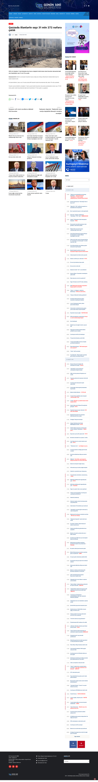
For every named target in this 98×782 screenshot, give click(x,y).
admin (16, 34)
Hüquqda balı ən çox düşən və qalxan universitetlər (78, 580)
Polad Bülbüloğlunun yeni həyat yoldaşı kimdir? (70, 139)
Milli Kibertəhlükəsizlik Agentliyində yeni (78, 480)
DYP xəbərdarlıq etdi (75, 672)
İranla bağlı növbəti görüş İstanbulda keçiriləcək (78, 388)
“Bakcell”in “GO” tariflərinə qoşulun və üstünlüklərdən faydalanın (78, 207)
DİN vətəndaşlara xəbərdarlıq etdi (77, 721)
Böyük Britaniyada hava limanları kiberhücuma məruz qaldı (77, 415)
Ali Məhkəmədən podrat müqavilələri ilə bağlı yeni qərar (79, 717)
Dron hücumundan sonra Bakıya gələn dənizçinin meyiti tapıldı (78, 246)
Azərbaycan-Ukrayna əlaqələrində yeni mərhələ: (83, 141)
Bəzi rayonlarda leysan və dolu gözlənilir (79, 211)
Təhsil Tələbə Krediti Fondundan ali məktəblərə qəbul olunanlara (79, 631)
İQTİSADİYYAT (25, 13)
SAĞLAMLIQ (11, 17)
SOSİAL (57, 13)
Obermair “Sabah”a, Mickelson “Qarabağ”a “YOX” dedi (79, 215)
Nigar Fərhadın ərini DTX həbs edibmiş (78, 281)
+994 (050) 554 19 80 (42, 758)
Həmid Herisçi (77, 693)
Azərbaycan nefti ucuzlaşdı (76, 724)
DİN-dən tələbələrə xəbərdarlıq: (79, 317)
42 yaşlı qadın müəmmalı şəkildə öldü (78, 556)
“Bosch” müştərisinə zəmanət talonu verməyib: (78, 667)
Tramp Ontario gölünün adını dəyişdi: (78, 396)
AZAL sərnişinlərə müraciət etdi (77, 662)
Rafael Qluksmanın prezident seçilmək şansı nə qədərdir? (78, 553)
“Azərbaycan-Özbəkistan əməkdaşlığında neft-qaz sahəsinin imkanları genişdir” (78, 596)
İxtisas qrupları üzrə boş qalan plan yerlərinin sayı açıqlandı (78, 614)
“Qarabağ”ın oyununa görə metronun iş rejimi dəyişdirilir (78, 510)
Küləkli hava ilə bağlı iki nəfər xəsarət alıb (78, 325)
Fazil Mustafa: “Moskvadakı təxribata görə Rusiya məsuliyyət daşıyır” (78, 355)
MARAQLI (21, 17)
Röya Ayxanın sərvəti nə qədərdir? (78, 278)
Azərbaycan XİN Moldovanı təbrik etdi (78, 690)
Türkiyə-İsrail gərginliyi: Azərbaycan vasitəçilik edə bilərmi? (78, 493)
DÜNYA (35, 13)
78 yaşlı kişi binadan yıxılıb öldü (77, 338)
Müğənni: (78, 460)
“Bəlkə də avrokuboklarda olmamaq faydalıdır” (79, 196)
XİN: (78, 286)
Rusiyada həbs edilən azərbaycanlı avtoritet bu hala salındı (70, 99)
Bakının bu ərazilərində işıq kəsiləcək (78, 728)
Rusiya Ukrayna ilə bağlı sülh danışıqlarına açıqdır (76, 364)
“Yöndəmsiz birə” (79, 445)
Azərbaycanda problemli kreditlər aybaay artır (77, 712)
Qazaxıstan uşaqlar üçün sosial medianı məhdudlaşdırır (79, 681)
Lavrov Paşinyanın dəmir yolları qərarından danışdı (77, 304)
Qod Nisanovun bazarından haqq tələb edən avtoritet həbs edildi (83, 76)
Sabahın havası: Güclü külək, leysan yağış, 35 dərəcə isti (78, 610)
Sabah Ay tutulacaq (74, 497)
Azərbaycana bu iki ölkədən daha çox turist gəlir (78, 654)
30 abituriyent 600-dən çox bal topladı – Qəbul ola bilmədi (79, 538)
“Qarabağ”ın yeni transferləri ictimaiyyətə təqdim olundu (76, 369)
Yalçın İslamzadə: (78, 707)
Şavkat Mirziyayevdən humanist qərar (78, 605)
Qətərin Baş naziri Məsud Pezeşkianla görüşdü (78, 406)
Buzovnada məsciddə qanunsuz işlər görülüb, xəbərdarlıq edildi (78, 225)
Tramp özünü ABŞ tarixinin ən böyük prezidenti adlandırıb (78, 342)
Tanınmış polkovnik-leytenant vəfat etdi (79, 379)
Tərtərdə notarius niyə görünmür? (77, 618)
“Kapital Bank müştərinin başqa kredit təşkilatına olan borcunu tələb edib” (78, 590)
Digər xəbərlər (77, 736)
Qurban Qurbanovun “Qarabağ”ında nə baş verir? (78, 202)
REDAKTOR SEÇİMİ (46, 13)
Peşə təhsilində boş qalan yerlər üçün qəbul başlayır (78, 676)
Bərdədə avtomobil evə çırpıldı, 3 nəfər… (79, 437)
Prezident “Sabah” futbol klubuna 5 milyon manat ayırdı (78, 524)
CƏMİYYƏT (31, 13)
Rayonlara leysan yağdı (79, 312)
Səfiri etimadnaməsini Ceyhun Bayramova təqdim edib (77, 575)
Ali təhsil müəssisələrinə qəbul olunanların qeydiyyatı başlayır (77, 299)
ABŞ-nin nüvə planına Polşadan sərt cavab (78, 374)
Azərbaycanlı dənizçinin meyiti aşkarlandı (77, 383)
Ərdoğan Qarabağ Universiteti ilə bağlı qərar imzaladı (78, 733)
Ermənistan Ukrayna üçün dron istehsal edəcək (79, 561)
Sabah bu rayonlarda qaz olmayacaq (78, 471)
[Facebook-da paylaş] (16, 99)
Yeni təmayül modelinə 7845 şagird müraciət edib (78, 649)
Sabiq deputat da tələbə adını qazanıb (78, 254)
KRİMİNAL (73, 13)
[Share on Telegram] (36, 99)
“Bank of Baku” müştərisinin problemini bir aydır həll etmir (79, 585)
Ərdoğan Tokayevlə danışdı (76, 419)
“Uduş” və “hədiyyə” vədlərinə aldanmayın (77, 291)
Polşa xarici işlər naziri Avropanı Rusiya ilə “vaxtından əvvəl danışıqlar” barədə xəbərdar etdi (79, 241)
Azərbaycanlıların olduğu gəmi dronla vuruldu (78, 450)
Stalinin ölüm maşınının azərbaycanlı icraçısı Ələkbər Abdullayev (78, 429)
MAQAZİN (16, 17)
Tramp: (47, 193)
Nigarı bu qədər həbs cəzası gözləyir (78, 489)
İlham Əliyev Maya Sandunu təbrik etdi (78, 644)
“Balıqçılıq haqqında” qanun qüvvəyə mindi (78, 519)
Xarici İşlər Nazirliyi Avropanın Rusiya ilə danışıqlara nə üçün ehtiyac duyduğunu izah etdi (35, 137)
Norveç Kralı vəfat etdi (15, 157)
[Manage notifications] (95, 779)
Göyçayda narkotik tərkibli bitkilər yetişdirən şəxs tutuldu (77, 330)
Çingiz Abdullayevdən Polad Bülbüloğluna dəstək (76, 424)
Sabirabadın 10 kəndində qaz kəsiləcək (79, 505)
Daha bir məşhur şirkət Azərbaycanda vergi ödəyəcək (78, 502)
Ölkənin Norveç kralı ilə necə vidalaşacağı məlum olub (76, 229)
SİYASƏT (19, 13)
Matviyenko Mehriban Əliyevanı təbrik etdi (78, 566)
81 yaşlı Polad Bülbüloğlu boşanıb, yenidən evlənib (83, 97)
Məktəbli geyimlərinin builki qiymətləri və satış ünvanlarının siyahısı (78, 641)
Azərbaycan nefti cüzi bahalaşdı (77, 334)
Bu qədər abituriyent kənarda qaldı (78, 548)
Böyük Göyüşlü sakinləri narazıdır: (79, 251)
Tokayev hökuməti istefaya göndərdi (78, 295)
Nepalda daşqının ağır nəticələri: (78, 411)
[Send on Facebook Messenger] (24, 99)
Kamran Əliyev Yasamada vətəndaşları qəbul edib (78, 274)
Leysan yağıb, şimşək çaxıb (78, 698)
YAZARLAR (68, 13)
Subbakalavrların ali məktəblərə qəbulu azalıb (79, 601)
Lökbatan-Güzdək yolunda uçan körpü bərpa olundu (78, 626)
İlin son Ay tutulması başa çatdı (77, 262)
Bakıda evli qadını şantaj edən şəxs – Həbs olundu (78, 534)
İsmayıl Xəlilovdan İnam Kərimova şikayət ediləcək (83, 120)
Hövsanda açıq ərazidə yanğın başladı (78, 467)
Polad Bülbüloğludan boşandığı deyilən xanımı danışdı (70, 75)
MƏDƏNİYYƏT (62, 13)
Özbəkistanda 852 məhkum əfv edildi (78, 622)
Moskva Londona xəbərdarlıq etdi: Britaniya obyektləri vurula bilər (77, 570)
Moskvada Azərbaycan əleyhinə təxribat (79, 515)
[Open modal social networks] (41, 99)
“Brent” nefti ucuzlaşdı (75, 351)
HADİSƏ (77, 13)
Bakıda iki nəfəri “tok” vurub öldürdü (78, 269)
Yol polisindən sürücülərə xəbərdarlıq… (79, 475)
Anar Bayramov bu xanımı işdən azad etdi (78, 442)
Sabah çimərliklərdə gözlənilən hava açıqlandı (78, 529)
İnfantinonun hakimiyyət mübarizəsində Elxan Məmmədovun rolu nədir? (79, 658)
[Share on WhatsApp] (11, 99)
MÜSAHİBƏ (53, 13)
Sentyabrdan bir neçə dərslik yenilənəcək (76, 636)
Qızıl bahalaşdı (73, 321)
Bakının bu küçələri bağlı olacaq (77, 463)
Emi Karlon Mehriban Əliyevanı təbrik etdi (78, 455)
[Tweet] (31, 99)
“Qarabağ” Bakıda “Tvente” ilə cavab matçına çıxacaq (78, 686)
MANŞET (11, 13)
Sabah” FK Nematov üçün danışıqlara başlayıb (78, 220)
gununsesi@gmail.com (42, 760)
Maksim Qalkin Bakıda (78, 392)
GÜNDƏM (15, 13)
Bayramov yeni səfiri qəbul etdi (78, 433)
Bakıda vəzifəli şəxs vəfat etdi (78, 258)
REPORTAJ (39, 13)
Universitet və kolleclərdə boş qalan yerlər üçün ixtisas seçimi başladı (78, 309)
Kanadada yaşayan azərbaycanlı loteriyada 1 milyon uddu (70, 121)
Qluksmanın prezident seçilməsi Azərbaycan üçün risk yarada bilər (78, 544)
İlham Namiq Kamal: (78, 347)
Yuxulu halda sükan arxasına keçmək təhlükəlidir (78, 703)
